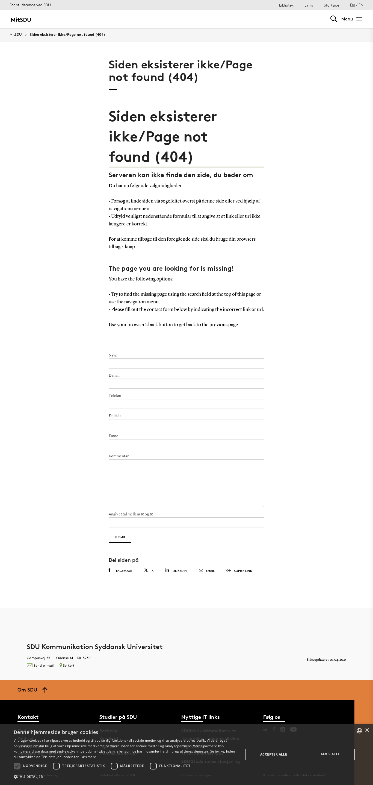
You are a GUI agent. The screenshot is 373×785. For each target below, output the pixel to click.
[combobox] (359, 730)
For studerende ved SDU (30, 4)
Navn (113, 355)
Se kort (68, 665)
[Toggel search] (333, 19)
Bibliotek (286, 5)
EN (361, 4)
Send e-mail (44, 665)
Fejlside (115, 416)
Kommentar (119, 456)
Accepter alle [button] (273, 754)
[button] (125, 776)
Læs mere (88, 756)
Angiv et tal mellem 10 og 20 (131, 514)
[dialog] (186, 754)
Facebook (124, 571)
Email (210, 571)
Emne (113, 436)
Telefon (115, 396)
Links (308, 5)
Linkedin (180, 571)
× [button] (367, 730)
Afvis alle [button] (330, 754)
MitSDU (16, 34)
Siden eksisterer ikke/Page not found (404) (67, 35)
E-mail (114, 376)
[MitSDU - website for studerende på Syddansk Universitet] (21, 19)
